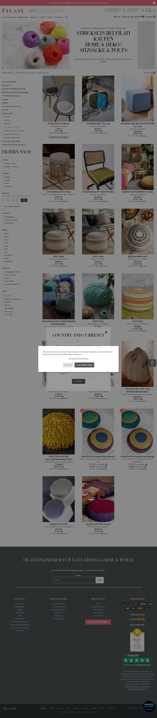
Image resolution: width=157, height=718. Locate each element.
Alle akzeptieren (84, 365)
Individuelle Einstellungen (78, 358)
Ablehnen (67, 365)
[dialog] (78, 359)
